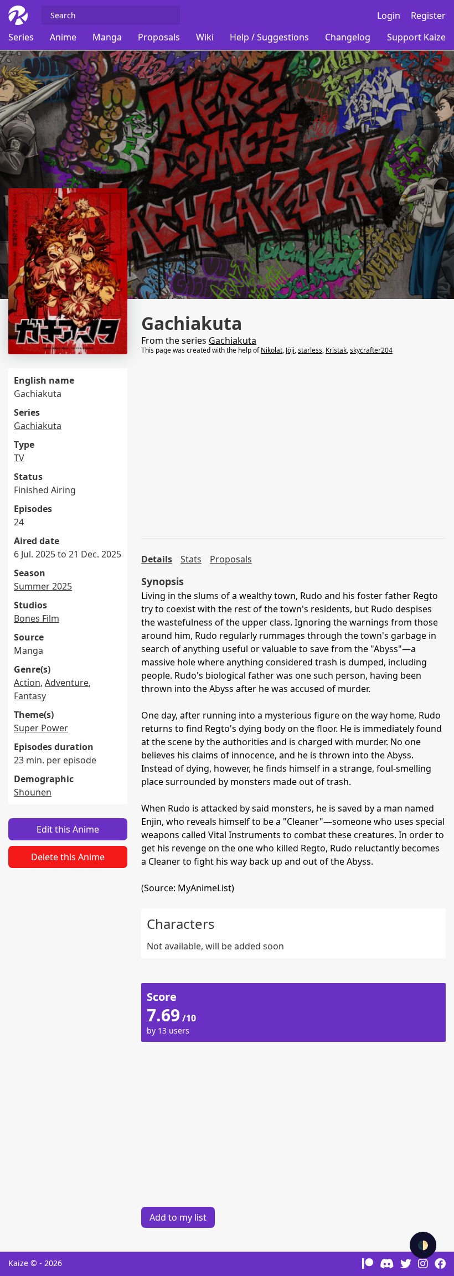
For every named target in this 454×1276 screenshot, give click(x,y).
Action (27, 682)
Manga (107, 37)
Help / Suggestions (269, 37)
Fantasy (30, 696)
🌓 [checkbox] (423, 1245)
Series (21, 37)
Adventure (67, 682)
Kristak (336, 350)
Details (156, 559)
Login (388, 15)
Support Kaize (416, 37)
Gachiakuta (37, 426)
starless (310, 350)
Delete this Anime (68, 857)
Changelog (347, 37)
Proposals (159, 37)
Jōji (290, 350)
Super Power (41, 728)
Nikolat (271, 350)
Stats (191, 559)
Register (428, 15)
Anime (63, 37)
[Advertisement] (293, 446)
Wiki (205, 37)
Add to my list (178, 1217)
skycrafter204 (371, 350)
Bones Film (36, 618)
